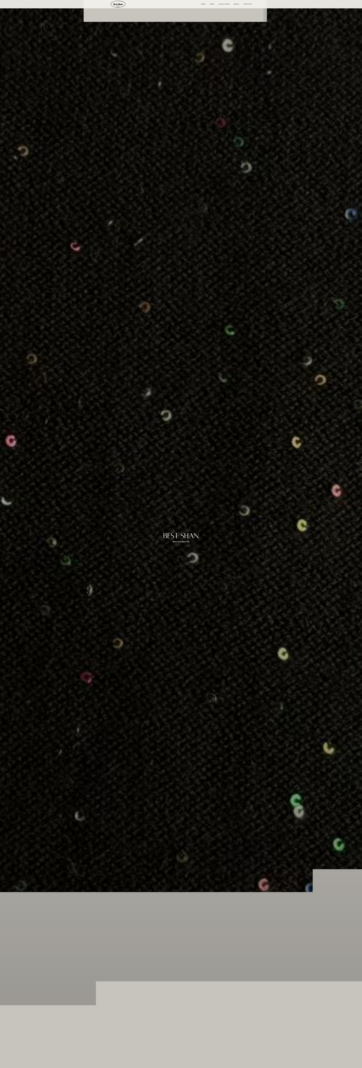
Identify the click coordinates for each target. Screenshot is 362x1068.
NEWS (212, 4)
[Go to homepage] (118, 4)
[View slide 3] (356, 1063)
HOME (203, 4)
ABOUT (236, 4)
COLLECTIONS (224, 4)
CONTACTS (247, 4)
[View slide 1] (349, 1063)
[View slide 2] (353, 1063)
